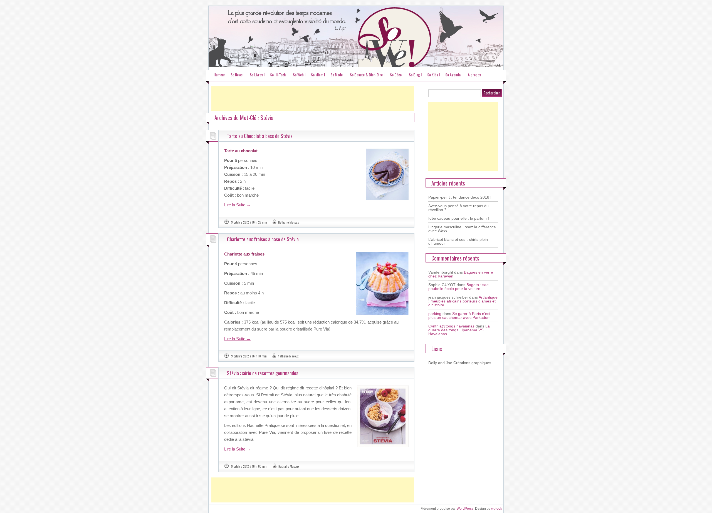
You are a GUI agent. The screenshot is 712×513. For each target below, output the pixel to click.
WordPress (465, 509)
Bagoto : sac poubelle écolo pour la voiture (458, 286)
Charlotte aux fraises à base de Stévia (263, 239)
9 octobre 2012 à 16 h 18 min (249, 356)
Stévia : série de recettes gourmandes (262, 373)
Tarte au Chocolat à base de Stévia (260, 135)
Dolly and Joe (440, 363)
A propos (474, 74)
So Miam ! (318, 74)
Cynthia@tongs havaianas (451, 326)
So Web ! (299, 74)
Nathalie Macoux (288, 222)
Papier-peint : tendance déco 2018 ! (459, 197)
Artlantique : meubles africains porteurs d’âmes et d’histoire (463, 301)
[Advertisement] (312, 98)
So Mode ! (337, 74)
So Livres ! (257, 74)
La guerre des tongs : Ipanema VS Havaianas (459, 330)
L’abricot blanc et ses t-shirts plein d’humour (458, 241)
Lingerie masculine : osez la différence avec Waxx (462, 229)
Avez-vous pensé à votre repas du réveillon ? (458, 208)
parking (434, 313)
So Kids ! (433, 74)
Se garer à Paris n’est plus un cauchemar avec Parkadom (459, 315)
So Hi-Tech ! (278, 74)
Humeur (219, 74)
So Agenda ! (453, 74)
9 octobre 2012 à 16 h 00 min (249, 466)
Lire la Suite (237, 204)
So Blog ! (415, 74)
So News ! (237, 74)
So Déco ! (396, 74)
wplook (496, 509)
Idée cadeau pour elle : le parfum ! (458, 218)
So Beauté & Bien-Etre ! (367, 74)
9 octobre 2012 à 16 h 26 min (249, 222)
